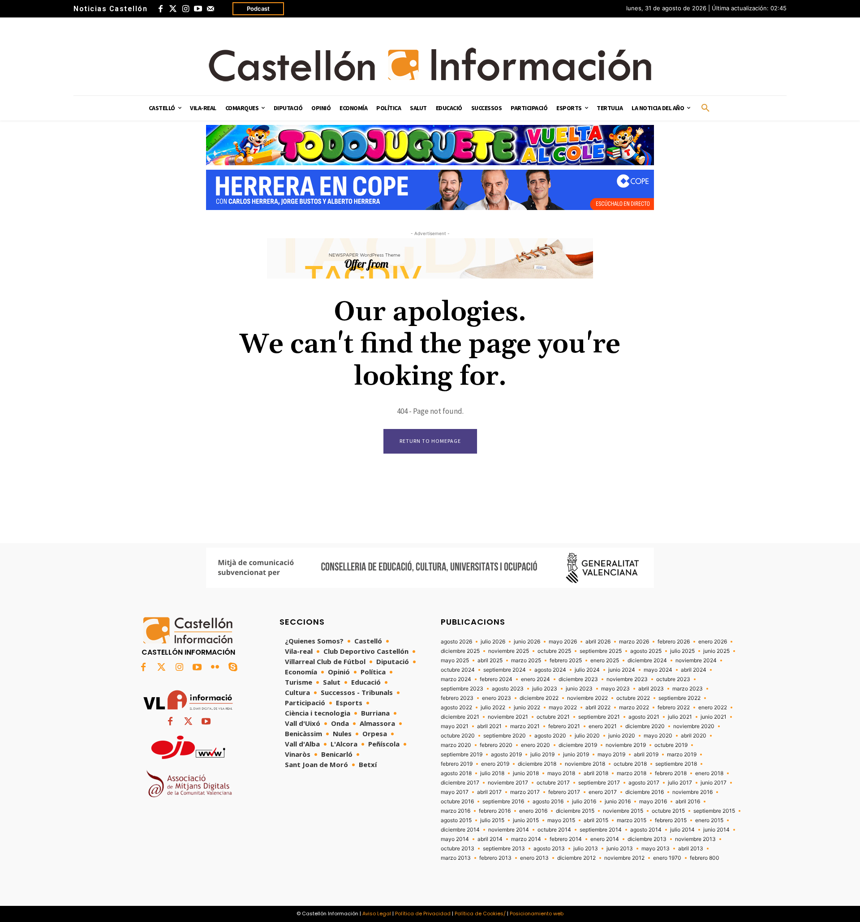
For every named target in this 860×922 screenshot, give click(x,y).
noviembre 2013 (695, 839)
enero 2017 (603, 792)
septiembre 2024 (504, 670)
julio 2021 (680, 717)
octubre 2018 (630, 764)
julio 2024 (587, 670)
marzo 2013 (456, 858)
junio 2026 (527, 641)
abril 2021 (489, 726)
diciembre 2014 (460, 829)
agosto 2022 (456, 707)
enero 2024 (535, 679)
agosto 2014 (646, 829)
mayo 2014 (455, 839)
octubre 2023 (673, 679)
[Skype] (233, 667)
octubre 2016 (457, 801)
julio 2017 (680, 782)
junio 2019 (576, 754)
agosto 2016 (548, 801)
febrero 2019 (457, 764)
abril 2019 (646, 754)
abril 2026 (598, 641)
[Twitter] (173, 9)
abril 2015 (596, 820)
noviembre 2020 (693, 726)
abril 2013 (690, 848)
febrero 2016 (495, 811)
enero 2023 (496, 698)
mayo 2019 (611, 754)
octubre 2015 (668, 811)
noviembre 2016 (692, 792)
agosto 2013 (549, 848)
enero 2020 (535, 745)
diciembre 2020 (645, 726)
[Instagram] (185, 9)
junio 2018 (526, 773)
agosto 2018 (456, 773)
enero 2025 (604, 660)
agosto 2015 (456, 820)
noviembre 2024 (696, 660)
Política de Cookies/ (480, 913)
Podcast (258, 8)
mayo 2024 (658, 670)
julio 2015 (492, 820)
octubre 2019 (671, 745)
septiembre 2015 (714, 811)
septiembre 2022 (679, 698)
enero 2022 (712, 707)
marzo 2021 (525, 726)
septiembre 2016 (503, 801)
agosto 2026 (456, 641)
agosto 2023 (508, 688)
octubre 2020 (458, 735)
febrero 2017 (564, 792)
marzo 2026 (634, 641)
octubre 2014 (554, 829)
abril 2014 (490, 839)
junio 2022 (527, 707)
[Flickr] (215, 667)
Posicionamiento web (536, 913)
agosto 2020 (550, 735)
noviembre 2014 (508, 829)
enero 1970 (667, 858)
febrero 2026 (674, 641)
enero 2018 (709, 773)
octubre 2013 (457, 848)
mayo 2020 (658, 735)
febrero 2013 (495, 858)
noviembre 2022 (587, 698)
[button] (705, 108)
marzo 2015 (631, 820)
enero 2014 (604, 839)
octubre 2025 (554, 651)
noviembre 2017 (508, 782)
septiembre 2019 (461, 754)
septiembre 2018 (676, 764)
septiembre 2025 (601, 651)
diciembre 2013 (647, 839)
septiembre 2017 (599, 782)
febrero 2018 (671, 773)
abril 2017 (489, 792)
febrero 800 (704, 858)
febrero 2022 (674, 707)
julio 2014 (682, 829)
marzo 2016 (455, 811)
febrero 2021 (564, 726)
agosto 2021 (643, 717)
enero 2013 (534, 858)
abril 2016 (687, 801)
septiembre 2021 (599, 717)
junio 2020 (621, 735)
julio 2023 (544, 688)
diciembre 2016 (644, 792)
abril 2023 (651, 688)
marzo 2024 (456, 679)
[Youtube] (198, 9)
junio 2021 (714, 717)
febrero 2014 (566, 839)
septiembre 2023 (462, 688)
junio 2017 (714, 782)
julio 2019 (542, 754)
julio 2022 (493, 707)
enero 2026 (712, 641)
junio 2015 (526, 820)
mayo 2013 (655, 848)
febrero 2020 (496, 745)
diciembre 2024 (647, 660)
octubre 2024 (458, 670)
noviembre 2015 (623, 811)
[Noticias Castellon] (430, 64)
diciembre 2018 (537, 764)
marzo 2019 (682, 754)
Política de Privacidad (423, 913)
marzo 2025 (526, 660)
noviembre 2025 (508, 651)
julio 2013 (585, 848)
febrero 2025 (566, 660)
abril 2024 (693, 670)
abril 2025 (490, 660)
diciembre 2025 (460, 651)
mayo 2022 (563, 707)
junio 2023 (579, 688)
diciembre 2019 (578, 745)
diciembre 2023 (578, 679)
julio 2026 (493, 641)
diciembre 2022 (539, 698)
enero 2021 (603, 726)
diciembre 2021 (460, 717)
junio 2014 (716, 829)
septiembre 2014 (601, 829)
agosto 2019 (506, 754)
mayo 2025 (455, 660)
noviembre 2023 (627, 679)
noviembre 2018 (585, 764)
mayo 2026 (563, 641)
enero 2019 (495, 764)
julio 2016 (584, 801)
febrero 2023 (457, 698)
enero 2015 (709, 820)
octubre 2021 (553, 717)
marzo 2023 (687, 688)
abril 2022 (598, 707)
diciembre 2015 (575, 811)
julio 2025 (682, 651)
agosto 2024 (550, 670)
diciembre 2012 (576, 858)
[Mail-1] (210, 9)
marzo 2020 (456, 745)
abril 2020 (693, 735)
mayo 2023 (615, 688)
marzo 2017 (525, 792)
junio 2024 (621, 670)
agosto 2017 (643, 782)
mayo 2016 (653, 801)
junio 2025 (716, 651)
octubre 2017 (553, 782)
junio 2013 (619, 848)
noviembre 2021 (508, 717)
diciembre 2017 (460, 782)
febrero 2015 (671, 820)
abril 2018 (596, 773)
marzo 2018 (631, 773)
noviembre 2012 (624, 858)
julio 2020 (587, 735)
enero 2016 (533, 811)
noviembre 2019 (626, 745)
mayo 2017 (455, 792)
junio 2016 (618, 801)
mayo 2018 (561, 773)
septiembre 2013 (504, 848)
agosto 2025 (646, 651)
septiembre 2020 (504, 735)
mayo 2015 (561, 820)
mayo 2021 (455, 726)
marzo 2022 (634, 707)
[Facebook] (160, 9)
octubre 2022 (633, 698)
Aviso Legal (376, 913)
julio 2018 (492, 773)
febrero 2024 (496, 679)
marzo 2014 (526, 839)
